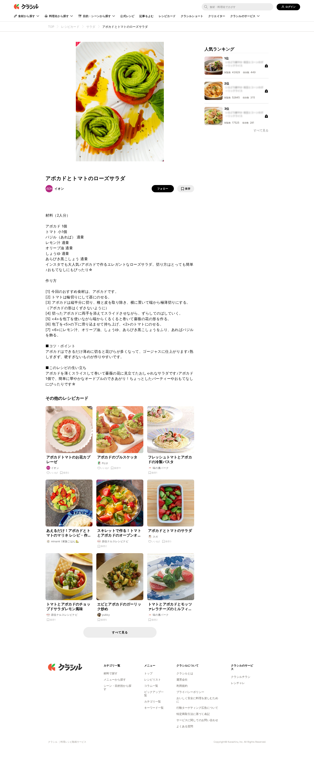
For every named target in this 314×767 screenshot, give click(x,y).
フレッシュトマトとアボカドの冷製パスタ (170, 459)
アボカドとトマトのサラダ (170, 530)
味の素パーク (161, 468)
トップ (148, 673)
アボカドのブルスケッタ (117, 457)
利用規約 (182, 685)
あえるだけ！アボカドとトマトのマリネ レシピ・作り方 (68, 533)
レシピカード (167, 16)
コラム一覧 (151, 685)
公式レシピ (127, 16)
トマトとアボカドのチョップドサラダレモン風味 (68, 606)
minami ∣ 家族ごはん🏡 (65, 541)
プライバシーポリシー (190, 692)
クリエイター (216, 16)
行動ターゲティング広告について (197, 707)
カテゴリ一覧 (152, 701)
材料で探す (110, 673)
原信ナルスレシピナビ (115, 541)
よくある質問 (184, 726)
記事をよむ (146, 16)
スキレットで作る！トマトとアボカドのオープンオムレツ (119, 533)
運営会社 (182, 679)
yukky (106, 614)
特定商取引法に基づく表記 (193, 714)
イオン (59, 188)
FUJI (105, 463)
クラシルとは (184, 673)
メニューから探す (115, 679)
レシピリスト (152, 679)
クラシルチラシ (240, 676)
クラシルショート (192, 16)
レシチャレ (238, 683)
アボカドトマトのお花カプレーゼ (68, 459)
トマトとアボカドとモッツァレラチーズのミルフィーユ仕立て (170, 606)
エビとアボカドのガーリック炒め (119, 606)
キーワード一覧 (154, 707)
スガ (155, 536)
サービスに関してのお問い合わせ (197, 720)
